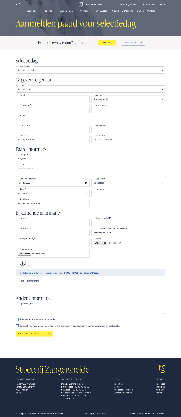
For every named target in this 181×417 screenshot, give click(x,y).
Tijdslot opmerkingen (30, 280)
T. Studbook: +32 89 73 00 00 (75, 387)
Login (106, 42)
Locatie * (24, 218)
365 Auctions (102, 11)
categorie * (25, 154)
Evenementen (66, 11)
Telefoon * (100, 135)
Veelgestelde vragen (123, 390)
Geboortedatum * (28, 178)
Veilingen (84, 11)
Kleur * (23, 189)
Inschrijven (131, 42)
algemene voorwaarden (45, 319)
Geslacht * (100, 178)
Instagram (160, 387)
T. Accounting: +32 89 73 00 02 (76, 392)
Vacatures (118, 384)
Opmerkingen (26, 303)
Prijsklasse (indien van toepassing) (111, 228)
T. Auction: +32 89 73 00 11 (74, 390)
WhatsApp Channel (123, 392)
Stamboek (31, 11)
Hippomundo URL (103, 218)
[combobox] (94, 139)
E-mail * (23, 95)
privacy (101, 326)
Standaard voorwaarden (139, 413)
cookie (112, 326)
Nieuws (115, 11)
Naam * (23, 164)
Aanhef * (99, 95)
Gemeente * (101, 125)
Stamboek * (25, 199)
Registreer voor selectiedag (34, 333)
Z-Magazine (127, 11)
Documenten (26, 249)
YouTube (160, 390)
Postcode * (25, 125)
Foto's (98, 238)
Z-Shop (140, 11)
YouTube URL (26, 228)
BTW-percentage (27, 238)
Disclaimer (160, 413)
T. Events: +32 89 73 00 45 (73, 395)
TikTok (159, 392)
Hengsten (47, 11)
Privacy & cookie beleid (96, 413)
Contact (151, 11)
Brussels (150, 4)
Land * (23, 135)
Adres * (23, 115)
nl (161, 4)
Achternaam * (101, 105)
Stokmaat (99, 189)
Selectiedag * (26, 66)
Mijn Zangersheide (128, 4)
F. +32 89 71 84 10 (69, 398)
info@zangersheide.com (72, 384)
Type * (23, 85)
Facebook (160, 384)
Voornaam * (25, 105)
